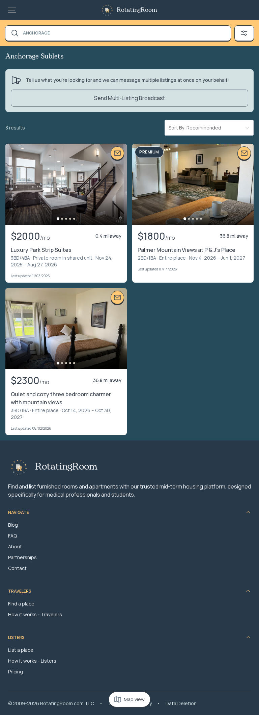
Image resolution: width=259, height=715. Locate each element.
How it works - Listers (32, 661)
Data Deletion (181, 703)
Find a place (21, 603)
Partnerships (22, 557)
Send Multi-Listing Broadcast (129, 98)
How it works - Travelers (35, 614)
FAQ (12, 535)
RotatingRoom (137, 10)
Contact (17, 568)
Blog (13, 525)
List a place (20, 650)
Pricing (15, 671)
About (15, 546)
